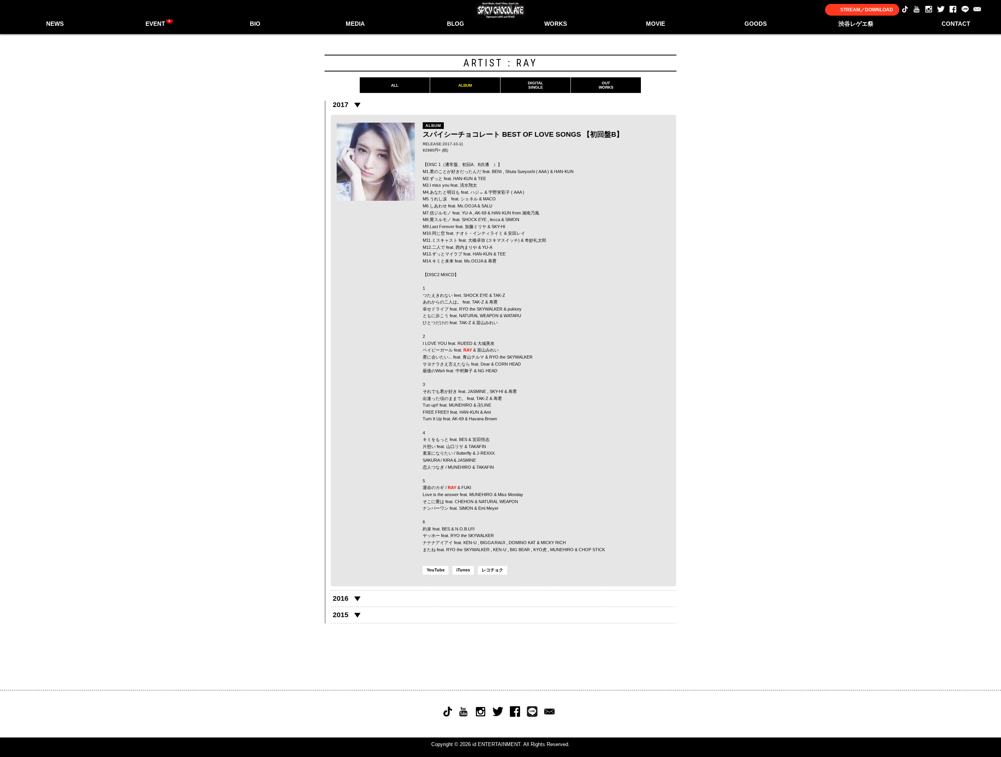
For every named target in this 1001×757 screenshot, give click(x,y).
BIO (255, 23)
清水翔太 (468, 185)
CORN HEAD (508, 364)
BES (463, 439)
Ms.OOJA (466, 206)
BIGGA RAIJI (492, 542)
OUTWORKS (606, 85)
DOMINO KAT (522, 542)
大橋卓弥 (476, 240)
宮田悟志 (481, 439)
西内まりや (466, 247)
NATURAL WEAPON (479, 315)
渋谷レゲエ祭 (856, 23)
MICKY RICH (553, 542)
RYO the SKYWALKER (480, 309)
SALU (486, 206)
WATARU (512, 315)
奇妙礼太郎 (535, 240)
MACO (489, 198)
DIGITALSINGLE (535, 85)
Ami (487, 412)
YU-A (467, 213)
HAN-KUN (564, 171)
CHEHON (464, 501)
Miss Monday (510, 494)
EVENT (158, 22)
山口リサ (454, 446)
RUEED (464, 343)
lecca (495, 219)
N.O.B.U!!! (465, 529)
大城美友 (486, 343)
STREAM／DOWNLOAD (866, 9)
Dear (485, 364)
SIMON (512, 219)
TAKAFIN (477, 446)
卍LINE (484, 405)
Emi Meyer (488, 508)
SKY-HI (498, 226)
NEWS (55, 23)
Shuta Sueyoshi (520, 171)
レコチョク (492, 570)
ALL (394, 85)
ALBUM (465, 85)
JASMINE (477, 391)
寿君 (492, 261)
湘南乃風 (530, 213)
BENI (497, 171)
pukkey (515, 309)
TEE (501, 254)
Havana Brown (483, 418)
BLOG (455, 23)
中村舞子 (464, 370)
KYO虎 (540, 549)
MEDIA (355, 23)
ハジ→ (476, 192)
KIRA (447, 460)
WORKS (555, 23)
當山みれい (487, 322)
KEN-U (470, 542)
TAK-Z (499, 295)
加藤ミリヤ (475, 226)
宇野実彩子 (499, 192)
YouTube (436, 570)
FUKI (466, 487)
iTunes (463, 570)
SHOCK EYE (474, 219)
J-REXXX (486, 453)
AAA (542, 171)
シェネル (469, 198)
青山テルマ (473, 357)
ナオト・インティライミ (479, 233)
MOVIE (655, 23)
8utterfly (464, 453)
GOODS (755, 23)
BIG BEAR (520, 549)
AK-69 (480, 213)
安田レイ (516, 233)
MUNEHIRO (460, 405)
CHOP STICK (592, 549)
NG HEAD (487, 370)
